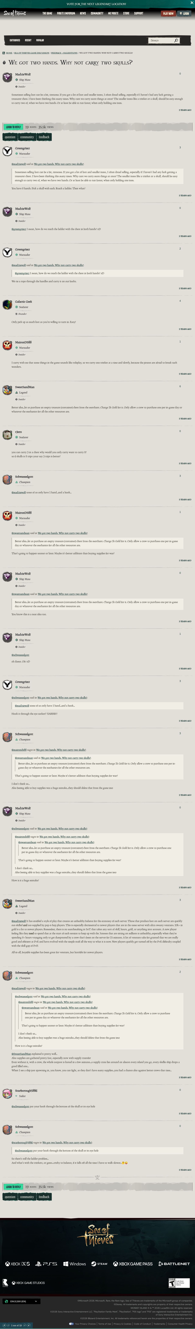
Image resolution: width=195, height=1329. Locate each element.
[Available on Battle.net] (174, 1264)
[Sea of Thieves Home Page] (15, 13)
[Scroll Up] (8, 1325)
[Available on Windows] (74, 1264)
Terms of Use (104, 1323)
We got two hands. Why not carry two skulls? (58, 164)
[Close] (192, 2)
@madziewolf (19, 164)
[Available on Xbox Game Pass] (133, 1264)
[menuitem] (47, 13)
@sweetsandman (21, 533)
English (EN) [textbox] (18, 1301)
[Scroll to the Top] (4, 1325)
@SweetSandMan (21, 1054)
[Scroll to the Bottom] (28, 1325)
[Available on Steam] (99, 1264)
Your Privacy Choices (85, 1323)
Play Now (168, 13)
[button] (21, 1301)
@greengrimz (19, 229)
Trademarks (159, 1323)
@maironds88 (19, 750)
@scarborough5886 (22, 1142)
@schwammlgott (20, 655)
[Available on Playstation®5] (46, 1264)
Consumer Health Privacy (180, 1323)
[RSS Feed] (4, 53)
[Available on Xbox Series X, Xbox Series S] (17, 1264)
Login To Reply (13, 127)
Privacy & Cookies (122, 1323)
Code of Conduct (142, 1323)
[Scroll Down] (24, 1325)
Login (186, 13)
